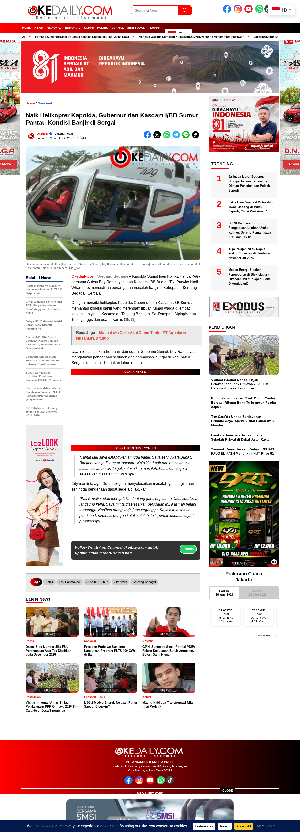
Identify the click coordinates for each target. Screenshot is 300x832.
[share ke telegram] (177, 137)
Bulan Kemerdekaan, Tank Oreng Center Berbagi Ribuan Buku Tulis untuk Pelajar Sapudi (243, 402)
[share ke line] (187, 137)
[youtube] (249, 12)
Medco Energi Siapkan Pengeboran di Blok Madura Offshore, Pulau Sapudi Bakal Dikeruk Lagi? (250, 276)
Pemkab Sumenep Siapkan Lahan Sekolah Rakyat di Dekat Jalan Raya (56, 36)
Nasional (45, 103)
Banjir (49, 582)
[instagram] (239, 12)
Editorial (72, 27)
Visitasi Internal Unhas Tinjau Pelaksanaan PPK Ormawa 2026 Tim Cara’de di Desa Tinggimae (239, 384)
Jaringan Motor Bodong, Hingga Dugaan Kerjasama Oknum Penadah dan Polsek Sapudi (249, 183)
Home (26, 27)
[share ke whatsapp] (167, 137)
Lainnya (156, 27)
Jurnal (118, 27)
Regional (54, 27)
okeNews (120, 582)
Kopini (89, 27)
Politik (102, 27)
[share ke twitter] (158, 137)
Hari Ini (224, 592)
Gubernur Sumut (97, 582)
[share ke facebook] (148, 137)
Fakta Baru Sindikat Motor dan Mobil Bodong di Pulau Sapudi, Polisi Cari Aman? (251, 206)
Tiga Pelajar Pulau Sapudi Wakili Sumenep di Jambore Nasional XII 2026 (249, 253)
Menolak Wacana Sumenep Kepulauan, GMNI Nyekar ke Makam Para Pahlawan (165, 36)
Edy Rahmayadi (69, 582)
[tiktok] (171, 783)
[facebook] (228, 12)
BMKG (275, 635)
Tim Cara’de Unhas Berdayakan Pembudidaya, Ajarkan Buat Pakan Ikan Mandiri (242, 421)
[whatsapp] (259, 12)
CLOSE (227, 790)
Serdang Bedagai (112, 276)
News (38, 27)
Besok (257, 592)
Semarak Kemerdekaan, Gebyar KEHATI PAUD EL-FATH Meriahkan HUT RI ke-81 (242, 451)
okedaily (43, 133)
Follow (188, 549)
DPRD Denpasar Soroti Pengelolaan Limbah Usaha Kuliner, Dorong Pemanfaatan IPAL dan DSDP (250, 230)
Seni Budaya (136, 27)
